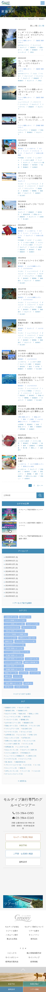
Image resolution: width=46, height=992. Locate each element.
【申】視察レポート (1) (13, 683)
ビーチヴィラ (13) (11, 732)
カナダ (29, 157)
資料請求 (11, 989)
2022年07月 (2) (11, 592)
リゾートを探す (12, 931)
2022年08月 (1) (11, 589)
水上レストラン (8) (11, 750)
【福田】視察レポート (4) (14, 659)
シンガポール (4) (32, 659)
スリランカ (35, 151)
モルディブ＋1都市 (36, 247)
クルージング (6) (25, 759)
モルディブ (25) (32, 624)
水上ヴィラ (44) (10, 714)
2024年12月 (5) (11, 564)
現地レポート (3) (11, 673)
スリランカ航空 (28, 245)
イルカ (35, 73)
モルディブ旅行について (34, 927)
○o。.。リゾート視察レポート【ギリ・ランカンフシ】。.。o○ (31, 119)
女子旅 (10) (26, 738)
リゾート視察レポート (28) (14, 624)
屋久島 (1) (8, 687)
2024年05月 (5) (11, 578)
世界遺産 (22, 429)
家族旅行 (33, 47)
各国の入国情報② (25, 228)
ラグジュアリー (23, 130)
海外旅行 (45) (25, 617)
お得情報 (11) (10, 735)
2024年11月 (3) (11, 568)
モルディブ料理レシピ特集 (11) (16, 634)
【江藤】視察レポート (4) (14, 655)
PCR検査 (21, 157)
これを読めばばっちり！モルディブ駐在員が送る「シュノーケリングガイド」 (31, 380)
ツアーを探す (34, 931)
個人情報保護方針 (34, 953)
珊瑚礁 (34, 191)
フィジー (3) (35, 673)
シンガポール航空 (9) (12, 744)
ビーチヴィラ (24, 104)
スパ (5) (37, 765)
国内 (24, 419)
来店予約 (11, 984)
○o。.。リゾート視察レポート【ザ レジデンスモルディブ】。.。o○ (30, 63)
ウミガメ (20, 184)
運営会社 (34, 939)
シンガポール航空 (28, 160)
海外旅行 (20, 148)
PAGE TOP (23, 970)
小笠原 (31, 419)
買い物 (25, 448)
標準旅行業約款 (11, 962)
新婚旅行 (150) (10, 707)
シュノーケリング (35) (13, 716)
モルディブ (23, 47)
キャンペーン (34, 935)
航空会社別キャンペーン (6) (14, 645)
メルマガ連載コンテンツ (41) (15, 620)
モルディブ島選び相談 (23, 837)
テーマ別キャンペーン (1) (14, 680)
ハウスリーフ (37, 102)
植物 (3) (22, 768)
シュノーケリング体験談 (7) (14, 756)
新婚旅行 (35, 50)
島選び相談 (34, 984)
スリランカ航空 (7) (11, 753)
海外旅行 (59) (10, 710)
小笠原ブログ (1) (21, 687)
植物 (31, 426)
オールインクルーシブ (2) (14, 774)
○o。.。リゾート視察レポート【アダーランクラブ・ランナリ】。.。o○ (30, 91)
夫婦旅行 (35, 167)
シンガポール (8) (22, 747)
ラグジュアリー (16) (12, 728)
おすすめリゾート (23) (13, 723)
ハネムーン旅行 (12, 935)
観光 (39, 249)
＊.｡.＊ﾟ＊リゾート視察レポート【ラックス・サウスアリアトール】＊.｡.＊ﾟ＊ (31, 34)
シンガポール (31, 148)
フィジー (26, 151)
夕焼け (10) (33, 735)
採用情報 (34, 962)
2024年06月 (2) (11, 575)
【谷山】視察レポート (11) (14, 631)
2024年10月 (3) (11, 571)
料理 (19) (24, 726)
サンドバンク (37, 45)
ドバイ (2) (17, 676)
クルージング (28, 76)
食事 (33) (27, 716)
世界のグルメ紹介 (28, 466)
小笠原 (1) (28, 683)
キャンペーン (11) (29, 627)
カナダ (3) (23, 673)
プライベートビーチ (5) (13, 765)
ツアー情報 (34, 989)
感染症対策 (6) (20, 762)
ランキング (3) (31, 669)
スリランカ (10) (10, 638)
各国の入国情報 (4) (31, 662)
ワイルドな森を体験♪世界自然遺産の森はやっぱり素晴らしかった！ (31, 411)
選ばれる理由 (12, 939)
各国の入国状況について (28, 438)
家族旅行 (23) (28, 723)
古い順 (41, 26)
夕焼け (32, 52)
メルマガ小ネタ (28, 268)
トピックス (12, 953)
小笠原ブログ (35, 421)
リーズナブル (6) (11, 759)
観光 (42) (22, 714)
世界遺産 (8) (9, 747)
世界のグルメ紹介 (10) (27, 638)
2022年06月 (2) (11, 596)
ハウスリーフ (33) (11, 719)
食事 (27, 50)
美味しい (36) (33, 714)
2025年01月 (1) (11, 561)
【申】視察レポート (24, 417)
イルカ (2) (36, 771)
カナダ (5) (27, 765)
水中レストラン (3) (11, 771)
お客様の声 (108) (11, 617)
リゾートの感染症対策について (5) (17, 652)
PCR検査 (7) (25, 753)
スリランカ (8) (28, 744)
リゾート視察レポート (25, 40)
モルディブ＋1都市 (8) (29, 750)
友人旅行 (22, 195)
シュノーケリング (23, 102)
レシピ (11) (22, 735)
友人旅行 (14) (27, 728)
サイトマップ (34, 957)
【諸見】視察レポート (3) (14, 666)
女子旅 (37, 366)
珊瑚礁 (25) (25, 719)
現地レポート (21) (11, 726)
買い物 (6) (8, 762)
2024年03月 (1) (11, 585)
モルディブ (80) (24, 707)
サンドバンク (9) (29, 741)
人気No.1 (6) (31, 756)
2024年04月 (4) (11, 582)
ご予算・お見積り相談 (23, 854)
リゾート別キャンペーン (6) (25, 641)
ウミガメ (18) (35, 726)
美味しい (33, 448)
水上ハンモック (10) (12, 738)
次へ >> (40, 485)
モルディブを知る (12, 927)
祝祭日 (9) (8, 641)
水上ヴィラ (30, 80)
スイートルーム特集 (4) (13, 662)
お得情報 (20, 424)
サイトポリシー (11, 957)
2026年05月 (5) (11, 557)
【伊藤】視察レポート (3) (14, 669)
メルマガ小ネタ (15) (12, 627)
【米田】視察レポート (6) (14, 648)
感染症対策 (26, 214)
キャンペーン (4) (11, 768)
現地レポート (38, 214)
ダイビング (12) (26, 732)
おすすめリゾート (23, 45)
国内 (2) (8, 676)
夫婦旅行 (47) (22, 710)
